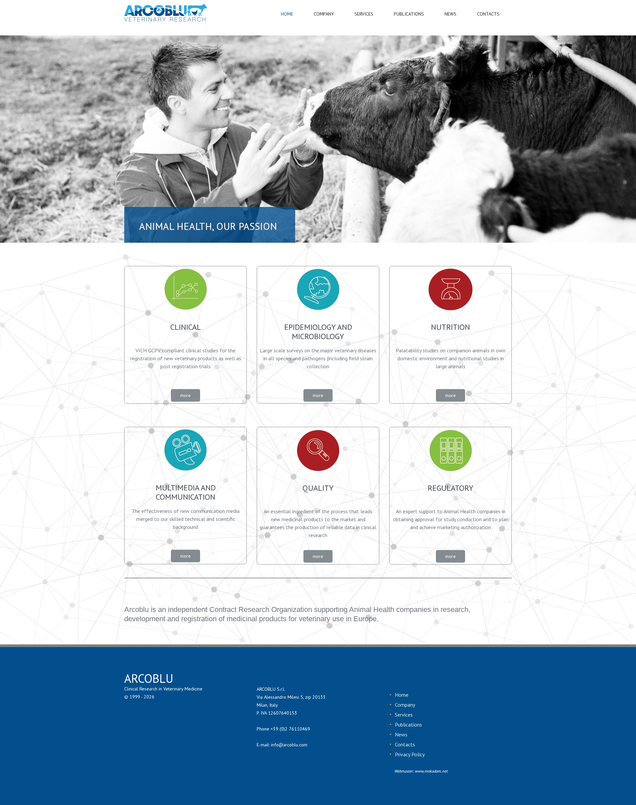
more (185, 395)
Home (401, 694)
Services (404, 714)
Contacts (405, 744)
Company (405, 704)
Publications (408, 724)
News (401, 734)
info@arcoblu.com (289, 745)
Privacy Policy (410, 754)
